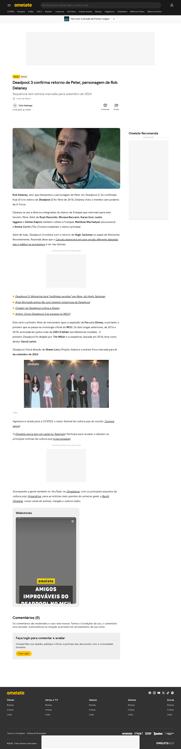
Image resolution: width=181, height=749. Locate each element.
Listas (9, 714)
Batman (98, 11)
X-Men (31, 11)
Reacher (48, 11)
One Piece (71, 11)
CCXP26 (10, 11)
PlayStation (122, 11)
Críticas (10, 710)
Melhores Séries (155, 11)
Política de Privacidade (36, 733)
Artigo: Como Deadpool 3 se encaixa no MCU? (42, 314)
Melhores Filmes (137, 11)
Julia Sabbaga (25, 105)
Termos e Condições (16, 733)
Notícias (10, 705)
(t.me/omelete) (61, 439)
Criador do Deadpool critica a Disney (37, 308)
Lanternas (59, 11)
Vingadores (109, 11)
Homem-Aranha (85, 11)
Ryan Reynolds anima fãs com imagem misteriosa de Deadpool (52, 302)
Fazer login (23, 653)
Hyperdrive (34, 496)
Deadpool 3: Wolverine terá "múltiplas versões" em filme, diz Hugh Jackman (60, 296)
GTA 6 (39, 11)
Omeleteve (73, 491)
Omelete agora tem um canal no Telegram (40, 434)
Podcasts (21, 11)
